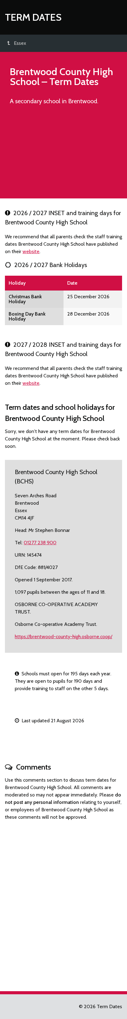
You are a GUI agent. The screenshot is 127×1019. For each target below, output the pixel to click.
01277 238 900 (40, 543)
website (31, 251)
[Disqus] (63, 903)
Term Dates (33, 17)
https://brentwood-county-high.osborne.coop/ (63, 636)
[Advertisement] (63, 154)
